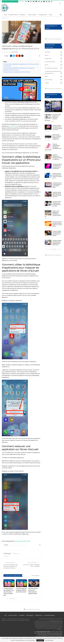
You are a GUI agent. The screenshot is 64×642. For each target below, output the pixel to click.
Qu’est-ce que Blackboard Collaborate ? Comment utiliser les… (53, 213)
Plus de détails (49, 640)
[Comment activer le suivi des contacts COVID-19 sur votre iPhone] (48, 223)
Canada (47, 82)
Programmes (43, 14)
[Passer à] (26, 1)
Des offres (47, 52)
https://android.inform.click (56, 621)
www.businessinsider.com (22, 541)
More (50, 14)
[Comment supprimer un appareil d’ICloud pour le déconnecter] (21, 583)
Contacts (21, 1)
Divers (46, 76)
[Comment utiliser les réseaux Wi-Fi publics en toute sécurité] (48, 232)
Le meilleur (22, 14)
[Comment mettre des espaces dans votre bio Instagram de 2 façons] (48, 127)
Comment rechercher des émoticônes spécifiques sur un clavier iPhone (53, 146)
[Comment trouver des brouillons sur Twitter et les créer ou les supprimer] (48, 175)
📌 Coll (46, 65)
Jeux (5, 14)
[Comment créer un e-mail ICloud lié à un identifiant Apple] (48, 184)
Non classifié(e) (8, 580)
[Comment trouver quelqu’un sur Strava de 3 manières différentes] (48, 116)
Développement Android (51, 68)
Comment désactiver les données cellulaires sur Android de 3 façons (10, 566)
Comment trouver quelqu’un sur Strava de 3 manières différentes (53, 117)
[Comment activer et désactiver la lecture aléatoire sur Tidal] (48, 203)
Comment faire (13, 14)
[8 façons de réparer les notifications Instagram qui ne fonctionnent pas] (48, 166)
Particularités (32, 14)
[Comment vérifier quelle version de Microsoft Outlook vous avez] (48, 194)
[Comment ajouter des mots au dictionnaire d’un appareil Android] (33, 583)
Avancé (47, 55)
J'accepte (40, 640)
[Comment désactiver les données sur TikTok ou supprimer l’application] (48, 156)
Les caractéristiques (50, 61)
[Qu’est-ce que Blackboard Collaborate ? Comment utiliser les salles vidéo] (48, 212)
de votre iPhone (13, 126)
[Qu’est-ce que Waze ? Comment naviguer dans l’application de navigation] (48, 136)
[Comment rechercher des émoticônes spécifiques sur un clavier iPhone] (48, 145)
